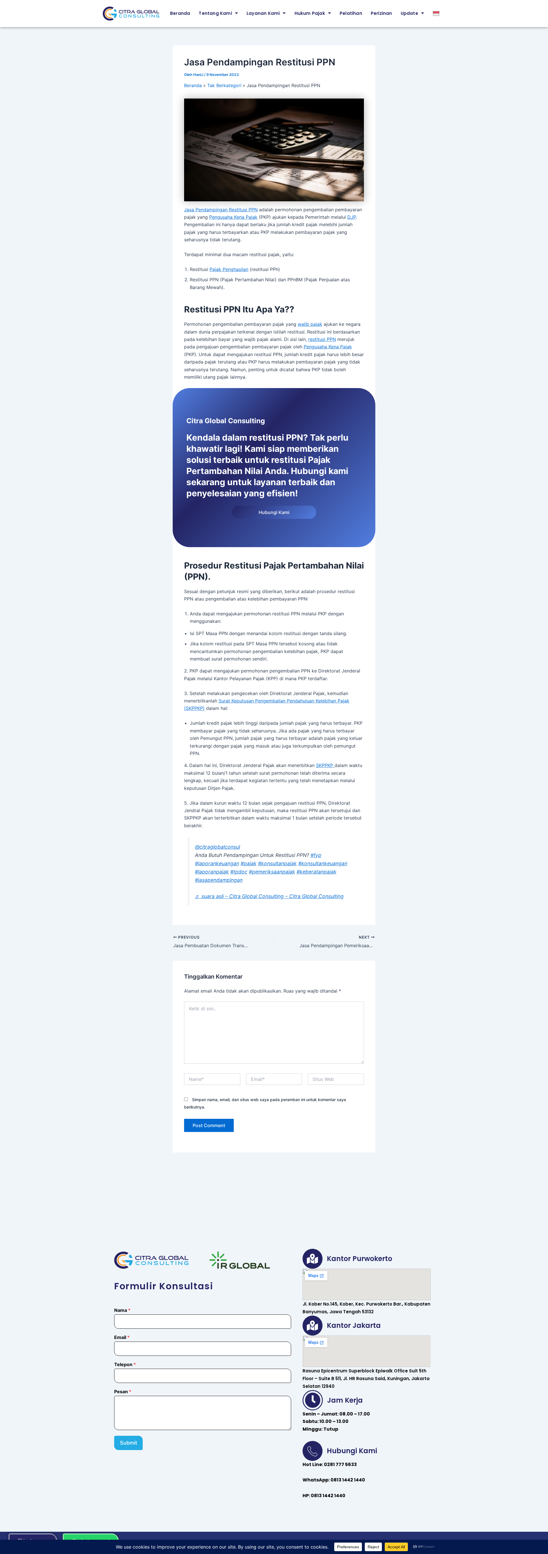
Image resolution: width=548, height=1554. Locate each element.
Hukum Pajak (310, 13)
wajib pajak (310, 324)
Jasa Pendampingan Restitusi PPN (221, 209)
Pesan (122, 1391)
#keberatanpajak (317, 872)
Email (122, 1337)
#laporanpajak (212, 872)
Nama (122, 1310)
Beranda (180, 13)
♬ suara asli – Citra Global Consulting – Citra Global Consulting (269, 896)
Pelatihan (351, 13)
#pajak (249, 863)
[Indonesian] (436, 13)
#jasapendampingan (219, 880)
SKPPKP (325, 765)
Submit (128, 1443)
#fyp (316, 855)
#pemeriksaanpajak (272, 872)
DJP (351, 217)
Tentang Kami (215, 13)
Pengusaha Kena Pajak (233, 217)
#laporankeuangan (217, 863)
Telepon (125, 1364)
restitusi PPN (322, 339)
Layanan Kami (263, 13)
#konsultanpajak (277, 863)
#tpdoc (238, 872)
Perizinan (381, 13)
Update (409, 13)
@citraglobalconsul (217, 847)
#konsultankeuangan (322, 863)
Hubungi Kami (274, 512)
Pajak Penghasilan (228, 269)
